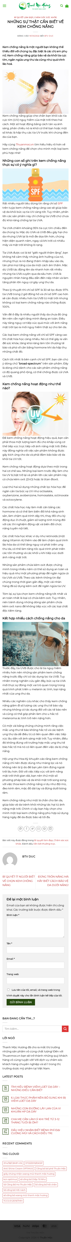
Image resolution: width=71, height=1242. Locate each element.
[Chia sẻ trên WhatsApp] (20, 828)
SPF (60, 203)
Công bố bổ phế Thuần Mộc (51, 1168)
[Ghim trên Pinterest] (44, 828)
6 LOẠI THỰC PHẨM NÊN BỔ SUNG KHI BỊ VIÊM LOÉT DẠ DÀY (38, 1099)
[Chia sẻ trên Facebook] (26, 828)
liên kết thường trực (44, 844)
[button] (4, 6)
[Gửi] (65, 1029)
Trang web (13, 974)
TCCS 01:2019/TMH (13, 1201)
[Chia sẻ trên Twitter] (32, 828)
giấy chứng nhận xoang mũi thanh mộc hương (28, 1174)
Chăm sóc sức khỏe (45, 17)
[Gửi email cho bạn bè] (38, 828)
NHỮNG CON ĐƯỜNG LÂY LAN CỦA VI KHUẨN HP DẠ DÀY (36, 1110)
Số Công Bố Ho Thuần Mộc (17, 1184)
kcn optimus (10, 1179)
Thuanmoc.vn (25, 144)
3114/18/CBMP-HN (12, 1163)
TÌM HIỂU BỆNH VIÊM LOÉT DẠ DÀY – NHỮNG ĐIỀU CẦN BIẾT (35, 1088)
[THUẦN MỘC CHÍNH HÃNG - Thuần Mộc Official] (35, 6)
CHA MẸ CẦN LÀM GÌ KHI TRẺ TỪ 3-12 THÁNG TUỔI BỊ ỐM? (35, 1121)
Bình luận (13, 915)
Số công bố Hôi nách (14, 1190)
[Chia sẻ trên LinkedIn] (50, 828)
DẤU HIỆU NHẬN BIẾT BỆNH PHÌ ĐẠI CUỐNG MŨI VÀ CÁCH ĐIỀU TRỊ (35, 1132)
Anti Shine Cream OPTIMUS (18, 1168)
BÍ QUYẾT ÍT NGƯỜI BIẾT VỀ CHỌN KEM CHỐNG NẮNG (18, 881)
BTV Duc (48, 36)
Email (11, 958)
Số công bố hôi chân (46, 1184)
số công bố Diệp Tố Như (33, 1179)
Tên (9, 943)
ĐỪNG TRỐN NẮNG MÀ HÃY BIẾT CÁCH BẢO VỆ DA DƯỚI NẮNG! (53, 881)
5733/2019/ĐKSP (33, 1163)
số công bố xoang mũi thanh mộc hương (25, 1195)
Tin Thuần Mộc (35, 1232)
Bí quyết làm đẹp (23, 17)
